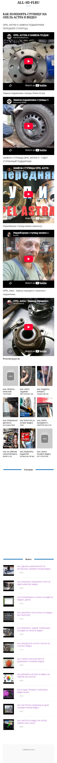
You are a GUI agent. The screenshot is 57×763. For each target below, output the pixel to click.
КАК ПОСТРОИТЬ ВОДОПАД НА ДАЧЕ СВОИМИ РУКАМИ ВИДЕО (33, 706)
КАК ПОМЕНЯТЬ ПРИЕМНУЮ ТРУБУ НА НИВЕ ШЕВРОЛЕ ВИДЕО (34, 583)
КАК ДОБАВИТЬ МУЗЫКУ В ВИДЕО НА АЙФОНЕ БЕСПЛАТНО (33, 675)
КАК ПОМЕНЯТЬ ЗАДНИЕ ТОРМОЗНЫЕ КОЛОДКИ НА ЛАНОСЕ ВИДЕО (33, 629)
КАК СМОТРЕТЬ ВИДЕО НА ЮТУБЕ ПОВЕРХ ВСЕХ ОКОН (32, 721)
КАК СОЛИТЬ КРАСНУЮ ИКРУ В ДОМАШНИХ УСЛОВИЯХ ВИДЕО (30, 660)
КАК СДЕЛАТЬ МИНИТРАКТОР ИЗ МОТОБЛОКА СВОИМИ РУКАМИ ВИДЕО (34, 567)
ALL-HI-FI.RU (28, 3)
